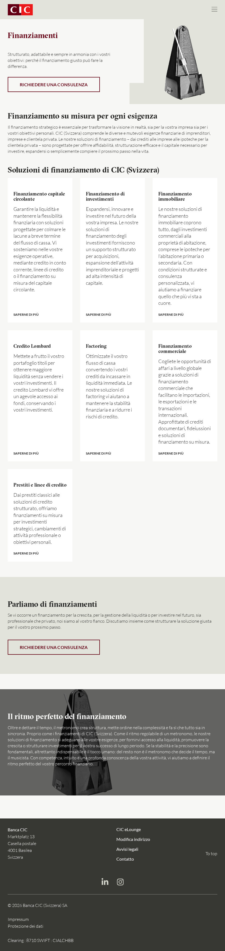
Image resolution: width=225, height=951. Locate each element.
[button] (40, 250)
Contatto (125, 858)
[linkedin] (105, 882)
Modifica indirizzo (133, 838)
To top (211, 853)
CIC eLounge (128, 829)
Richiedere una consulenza (54, 84)
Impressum (18, 919)
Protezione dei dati (25, 926)
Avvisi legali (127, 848)
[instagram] (120, 882)
